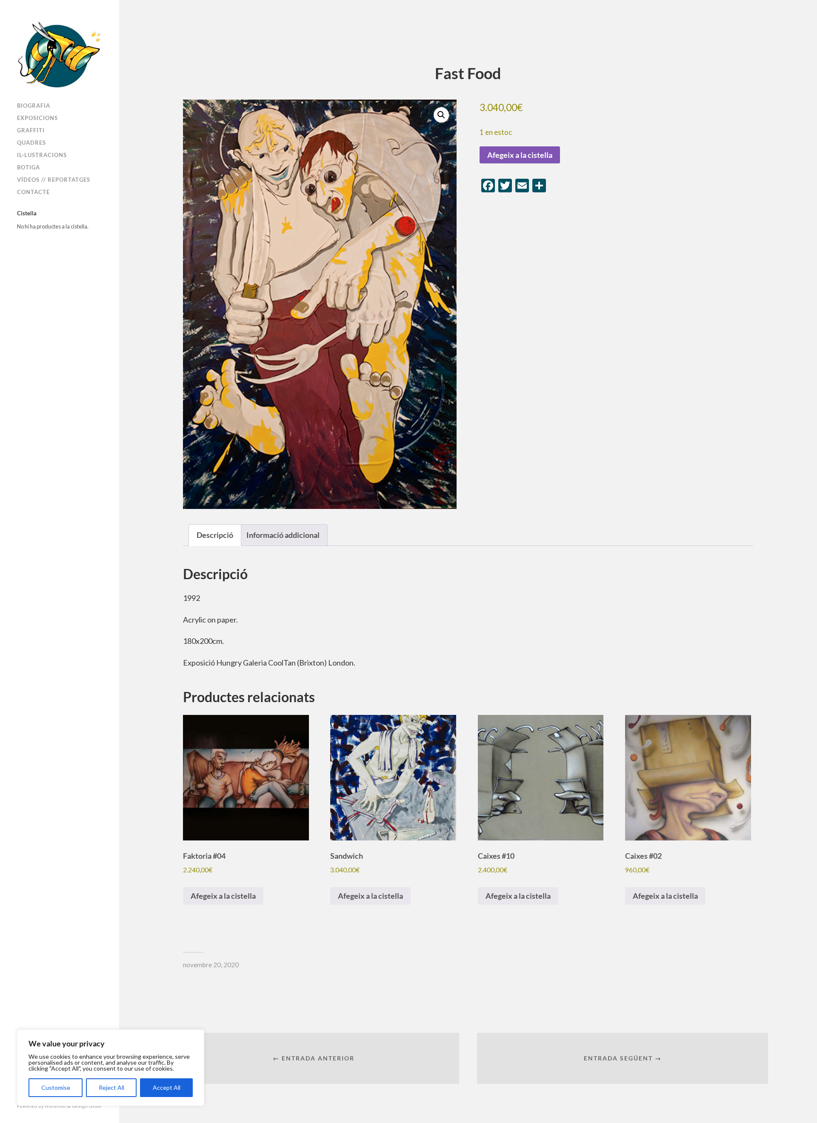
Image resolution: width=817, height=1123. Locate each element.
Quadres (31, 142)
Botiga (28, 167)
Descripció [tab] (215, 535)
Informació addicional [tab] (283, 535)
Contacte (33, 192)
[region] (110, 1067)
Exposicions (37, 117)
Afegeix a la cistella (519, 155)
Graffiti (31, 130)
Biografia (33, 105)
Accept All (166, 1087)
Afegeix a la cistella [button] (223, 895)
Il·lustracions (42, 154)
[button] (441, 115)
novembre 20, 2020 (211, 965)
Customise (55, 1087)
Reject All (111, 1087)
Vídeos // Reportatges (53, 179)
